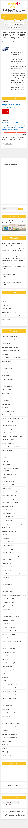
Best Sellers (7, 24)
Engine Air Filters (7, 627)
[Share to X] (9, 144)
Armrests (4, 677)
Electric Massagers (7, 670)
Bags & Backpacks (7, 705)
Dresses (4, 382)
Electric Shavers (7, 598)
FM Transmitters (7, 620)
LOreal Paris (5, 393)
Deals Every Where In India (14, 10)
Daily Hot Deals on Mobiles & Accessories (14, 316)
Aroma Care (5, 559)
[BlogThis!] (7, 144)
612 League (5, 407)
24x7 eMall (5, 655)
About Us (4, 298)
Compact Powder (7, 563)
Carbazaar (5, 609)
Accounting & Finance (8, 734)
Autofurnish (5, 390)
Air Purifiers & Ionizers (9, 684)
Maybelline (5, 415)
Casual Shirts (6, 368)
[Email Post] (3, 143)
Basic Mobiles (6, 400)
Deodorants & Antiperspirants (11, 436)
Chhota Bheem (6, 584)
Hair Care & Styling (7, 634)
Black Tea (5, 577)
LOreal (4, 638)
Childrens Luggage (7, 513)
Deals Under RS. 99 (18, 24)
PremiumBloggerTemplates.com (17, 815)
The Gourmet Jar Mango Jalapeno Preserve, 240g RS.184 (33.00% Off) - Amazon (12, 274)
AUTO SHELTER (6, 680)
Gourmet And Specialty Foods (10, 723)
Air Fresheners (6, 411)
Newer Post (5, 153)
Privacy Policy (6, 305)
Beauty (4, 343)
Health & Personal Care (9, 347)
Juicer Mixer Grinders (8, 492)
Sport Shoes (5, 404)
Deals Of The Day (9, 21)
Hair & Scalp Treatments (9, 502)
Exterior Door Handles (8, 631)
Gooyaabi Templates (17, 816)
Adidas (4, 588)
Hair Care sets (6, 566)
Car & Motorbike (7, 340)
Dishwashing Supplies (8, 549)
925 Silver (5, 748)
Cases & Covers (6, 464)
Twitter (21, 137)
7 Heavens (5, 730)
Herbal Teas (5, 450)
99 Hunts (4, 752)
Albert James (6, 666)
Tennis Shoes (22, 132)
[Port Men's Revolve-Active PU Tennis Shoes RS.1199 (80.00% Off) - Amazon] (5, 102)
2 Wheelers (5, 623)
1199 (5, 111)
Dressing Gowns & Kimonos (10, 556)
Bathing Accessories (8, 688)
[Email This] (5, 144)
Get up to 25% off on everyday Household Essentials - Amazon (13, 222)
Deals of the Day (6, 319)
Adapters (4, 538)
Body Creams (6, 570)
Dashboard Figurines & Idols (10, 447)
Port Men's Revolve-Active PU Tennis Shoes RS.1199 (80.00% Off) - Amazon (14, 35)
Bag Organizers (6, 606)
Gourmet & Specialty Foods (10, 358)
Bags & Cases (6, 509)
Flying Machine (7, 602)
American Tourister (8, 531)
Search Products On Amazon (10, 312)
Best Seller (5, 323)
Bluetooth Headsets (7, 425)
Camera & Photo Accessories (10, 641)
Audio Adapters (6, 506)
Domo (3, 477)
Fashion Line (6, 488)
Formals (4, 461)
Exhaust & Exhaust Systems (10, 542)
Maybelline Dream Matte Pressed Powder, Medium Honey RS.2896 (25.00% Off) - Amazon (14, 282)
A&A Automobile (7, 397)
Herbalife (4, 659)
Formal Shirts (6, 375)
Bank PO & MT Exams (8, 727)
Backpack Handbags (8, 613)
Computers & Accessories (9, 350)
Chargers (4, 581)
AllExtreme (5, 432)
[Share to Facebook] (11, 144)
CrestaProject (12, 814)
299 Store (4, 745)
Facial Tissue (6, 673)
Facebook (14, 137)
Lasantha (5, 815)
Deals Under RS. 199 (14, 27)
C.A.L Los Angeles (7, 520)
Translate (14, 805)
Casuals (4, 457)
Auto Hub (4, 372)
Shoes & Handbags (12, 132)
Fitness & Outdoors (7, 379)
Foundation (5, 527)
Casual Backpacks (7, 443)
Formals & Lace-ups (8, 474)
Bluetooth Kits (6, 517)
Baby (3, 354)
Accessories (5, 386)
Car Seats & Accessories (9, 648)
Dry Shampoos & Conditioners (11, 524)
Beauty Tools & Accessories (10, 574)
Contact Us (5, 301)
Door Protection (6, 591)
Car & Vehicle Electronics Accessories (13, 595)
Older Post (23, 153)
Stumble (13, 139)
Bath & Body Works (7, 663)
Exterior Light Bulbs (8, 695)
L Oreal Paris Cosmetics (9, 737)
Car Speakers (6, 709)
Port (5, 132)
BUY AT (14, 98)
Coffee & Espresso (7, 485)
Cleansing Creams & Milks (10, 616)
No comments (22, 134)
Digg (20, 139)
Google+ (6, 139)
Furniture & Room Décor (9, 698)
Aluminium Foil (7, 552)
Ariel (3, 702)
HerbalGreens (6, 741)
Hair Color (5, 716)
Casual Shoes (6, 645)
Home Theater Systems (8, 495)
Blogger (17, 785)
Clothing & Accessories (9, 336)
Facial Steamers (6, 545)
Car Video (5, 534)
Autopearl (5, 365)
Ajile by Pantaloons (8, 755)
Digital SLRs (5, 429)
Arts (3, 720)
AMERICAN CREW (7, 439)
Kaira (3, 454)
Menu (4, 16)
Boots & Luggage (7, 499)
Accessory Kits (6, 422)
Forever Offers (20, 21)
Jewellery (5, 361)
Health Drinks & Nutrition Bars (11, 418)
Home (14, 153)
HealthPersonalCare (8, 691)
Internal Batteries (7, 481)
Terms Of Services (7, 308)
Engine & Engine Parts (8, 652)
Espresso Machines (7, 712)
